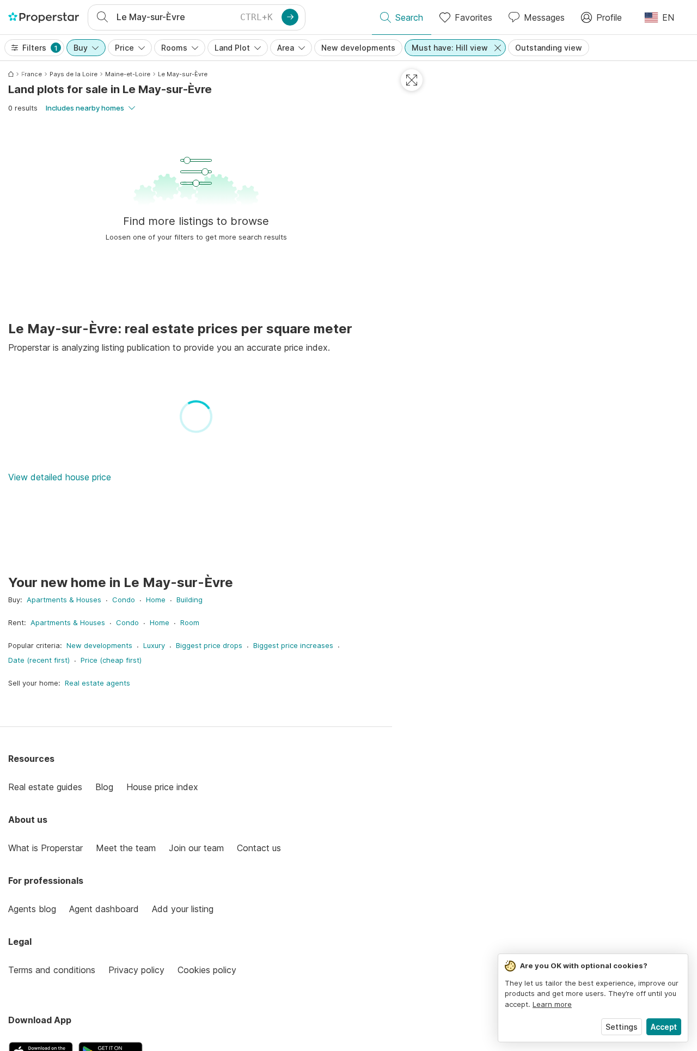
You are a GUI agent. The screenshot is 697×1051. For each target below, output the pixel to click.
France (31, 74)
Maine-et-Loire (127, 74)
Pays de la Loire (73, 74)
